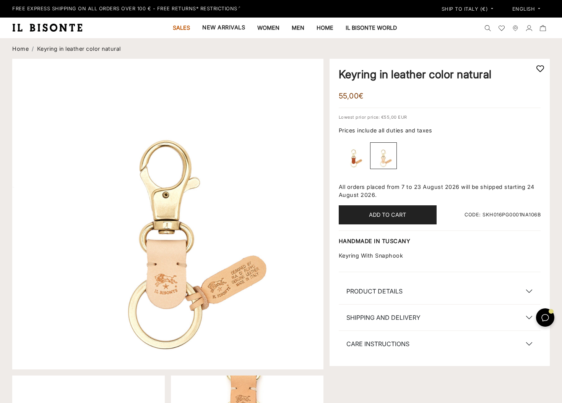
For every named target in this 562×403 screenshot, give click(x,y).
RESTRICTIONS (218, 8)
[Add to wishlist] (540, 68)
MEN (298, 27)
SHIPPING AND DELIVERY (383, 317)
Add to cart (387, 214)
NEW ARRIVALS (223, 27)
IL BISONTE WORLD (371, 27)
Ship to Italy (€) (466, 9)
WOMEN (268, 27)
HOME (325, 27)
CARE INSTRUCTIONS (377, 344)
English (524, 9)
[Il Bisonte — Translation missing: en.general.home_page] (50, 27)
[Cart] (543, 28)
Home (20, 48)
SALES (181, 27)
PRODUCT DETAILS (374, 291)
